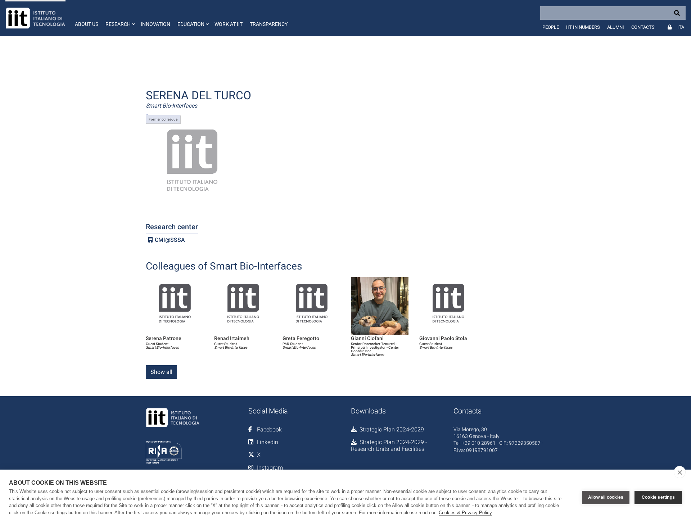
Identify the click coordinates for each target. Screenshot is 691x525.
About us (86, 24)
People (550, 27)
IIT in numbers (583, 27)
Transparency (269, 24)
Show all (161, 371)
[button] (119, 18)
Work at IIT (228, 24)
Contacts (643, 27)
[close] (680, 472)
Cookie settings (658, 497)
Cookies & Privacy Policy (465, 512)
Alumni (615, 27)
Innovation (155, 24)
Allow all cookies (605, 497)
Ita (680, 27)
